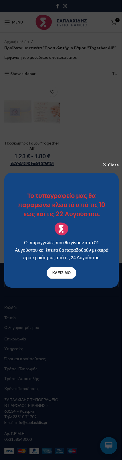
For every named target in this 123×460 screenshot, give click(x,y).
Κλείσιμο (61, 272)
